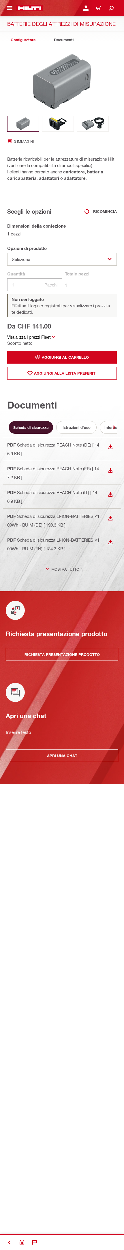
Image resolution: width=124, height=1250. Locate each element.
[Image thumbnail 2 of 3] (58, 124)
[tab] (23, 40)
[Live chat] (34, 1242)
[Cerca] (111, 8)
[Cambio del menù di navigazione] (9, 8)
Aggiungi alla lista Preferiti (65, 373)
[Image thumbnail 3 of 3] (93, 124)
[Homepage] (29, 8)
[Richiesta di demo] (22, 1242)
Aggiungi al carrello (65, 357)
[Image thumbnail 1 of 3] (23, 124)
